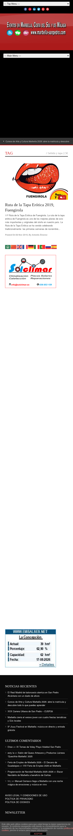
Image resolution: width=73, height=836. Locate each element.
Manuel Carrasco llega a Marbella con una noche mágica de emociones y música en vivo (35, 782)
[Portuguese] (42, 246)
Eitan (10, 746)
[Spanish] (54, 246)
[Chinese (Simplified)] (14, 246)
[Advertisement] (36, 99)
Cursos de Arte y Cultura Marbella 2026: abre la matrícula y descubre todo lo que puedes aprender (37, 703)
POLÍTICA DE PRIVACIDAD (19, 798)
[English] (19, 246)
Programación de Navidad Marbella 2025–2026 (30, 771)
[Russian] (48, 246)
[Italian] (37, 246)
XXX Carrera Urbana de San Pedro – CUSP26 (30, 711)
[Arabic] (8, 246)
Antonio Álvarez (39, 234)
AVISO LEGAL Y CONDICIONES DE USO (26, 795)
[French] (25, 246)
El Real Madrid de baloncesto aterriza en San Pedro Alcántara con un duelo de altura (33, 694)
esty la (11, 752)
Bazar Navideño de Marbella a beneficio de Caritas (35, 773)
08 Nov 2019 (22, 234)
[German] (31, 246)
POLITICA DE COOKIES (17, 802)
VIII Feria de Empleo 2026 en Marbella (42, 765)
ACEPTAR (38, 834)
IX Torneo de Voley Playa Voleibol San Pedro (38, 746)
